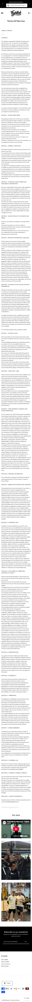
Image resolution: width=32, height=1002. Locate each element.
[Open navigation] (4, 13)
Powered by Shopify (14, 1000)
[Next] (29, 4)
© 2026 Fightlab (5, 1000)
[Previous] (2, 4)
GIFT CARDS (4, 959)
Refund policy (5, 966)
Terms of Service (5, 964)
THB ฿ (8, 983)
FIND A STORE (5, 961)
